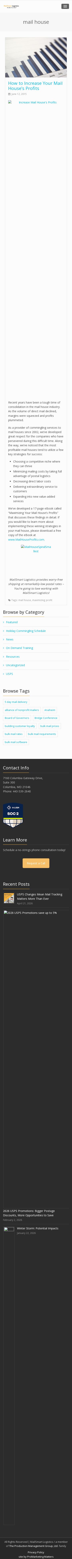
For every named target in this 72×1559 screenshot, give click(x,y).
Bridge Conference (46, 718)
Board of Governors (17, 718)
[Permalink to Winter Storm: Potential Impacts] (9, 1375)
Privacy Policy (36, 1552)
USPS (9, 674)
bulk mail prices (49, 726)
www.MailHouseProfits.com (26, 539)
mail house (24, 600)
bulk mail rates (14, 734)
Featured (12, 622)
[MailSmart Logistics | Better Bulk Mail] (11, 6)
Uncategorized (15, 665)
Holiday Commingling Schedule (26, 631)
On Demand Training (19, 648)
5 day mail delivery (16, 702)
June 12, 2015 (19, 93)
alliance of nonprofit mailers (22, 710)
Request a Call (36, 863)
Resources (13, 656)
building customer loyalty (20, 726)
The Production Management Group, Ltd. (33, 1546)
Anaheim (49, 710)
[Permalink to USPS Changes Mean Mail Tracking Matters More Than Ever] (9, 898)
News (9, 639)
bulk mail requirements (42, 734)
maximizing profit (42, 600)
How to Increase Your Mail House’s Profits (35, 85)
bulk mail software (16, 742)
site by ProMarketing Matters (36, 1556)
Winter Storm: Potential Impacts (37, 1228)
